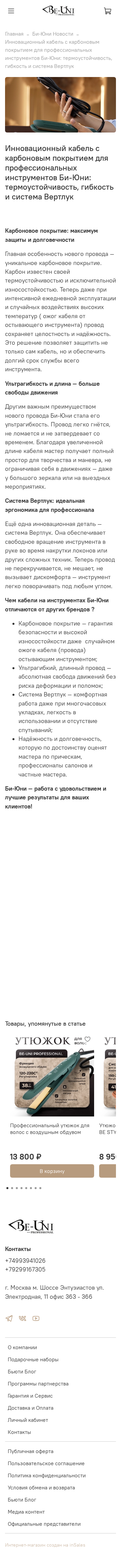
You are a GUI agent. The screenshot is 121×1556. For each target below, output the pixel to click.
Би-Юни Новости (52, 33)
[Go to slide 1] (7, 1188)
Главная (14, 33)
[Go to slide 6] (31, 1188)
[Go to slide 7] (36, 1188)
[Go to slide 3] (17, 1188)
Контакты (19, 1432)
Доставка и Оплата (30, 1407)
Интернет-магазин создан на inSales (45, 1545)
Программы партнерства (38, 1383)
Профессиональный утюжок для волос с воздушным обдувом (49, 1128)
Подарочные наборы (33, 1359)
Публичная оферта (30, 1451)
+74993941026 (25, 1260)
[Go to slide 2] (12, 1188)
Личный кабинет (28, 1419)
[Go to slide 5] (26, 1188)
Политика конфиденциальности (47, 1475)
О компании (22, 1347)
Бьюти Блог (22, 1371)
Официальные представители (44, 1523)
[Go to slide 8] (40, 1188)
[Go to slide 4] (22, 1188)
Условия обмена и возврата (41, 1487)
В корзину (52, 1171)
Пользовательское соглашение (46, 1463)
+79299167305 (25, 1269)
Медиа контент (26, 1511)
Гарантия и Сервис (30, 1395)
